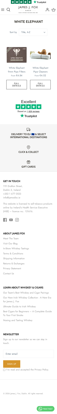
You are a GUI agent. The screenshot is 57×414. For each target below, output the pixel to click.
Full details (16, 84)
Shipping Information (14, 258)
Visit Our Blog (10, 243)
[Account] (46, 9)
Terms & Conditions (13, 253)
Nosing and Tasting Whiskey (17, 320)
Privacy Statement (12, 268)
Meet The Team (11, 238)
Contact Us (8, 273)
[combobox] (33, 32)
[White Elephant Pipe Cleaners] (40, 55)
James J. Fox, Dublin (18, 393)
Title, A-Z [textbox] (25, 32)
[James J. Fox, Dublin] (28, 9)
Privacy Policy (41, 369)
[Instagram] (17, 220)
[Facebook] (5, 220)
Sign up (11, 363)
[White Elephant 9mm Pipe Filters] (16, 55)
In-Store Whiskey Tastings (16, 248)
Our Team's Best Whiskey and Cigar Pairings (26, 292)
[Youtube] (11, 220)
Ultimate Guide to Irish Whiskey (19, 306)
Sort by (13, 32)
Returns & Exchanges (13, 263)
